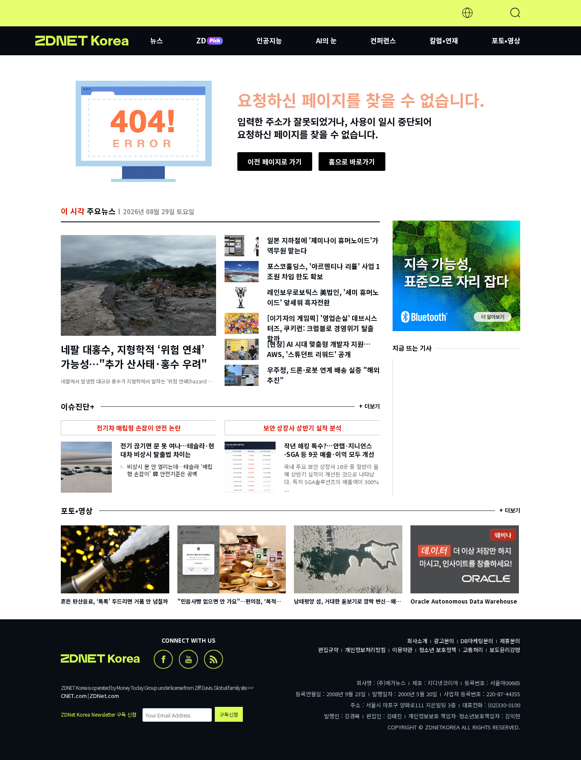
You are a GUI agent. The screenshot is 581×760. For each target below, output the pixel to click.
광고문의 (444, 641)
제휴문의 (510, 641)
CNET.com (74, 696)
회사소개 (417, 641)
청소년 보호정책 (437, 650)
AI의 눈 (326, 40)
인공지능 (269, 40)
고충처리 (473, 650)
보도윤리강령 (505, 650)
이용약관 (402, 650)
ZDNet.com (104, 696)
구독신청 (228, 714)
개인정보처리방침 (365, 650)
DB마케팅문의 (477, 641)
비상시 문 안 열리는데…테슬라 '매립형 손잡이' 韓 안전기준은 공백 (170, 470)
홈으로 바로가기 (352, 161)
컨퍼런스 (383, 40)
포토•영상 (506, 40)
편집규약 (328, 650)
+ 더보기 (369, 406)
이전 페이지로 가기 (275, 161)
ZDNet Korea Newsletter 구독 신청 (99, 714)
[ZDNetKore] (92, 23)
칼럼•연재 (444, 40)
